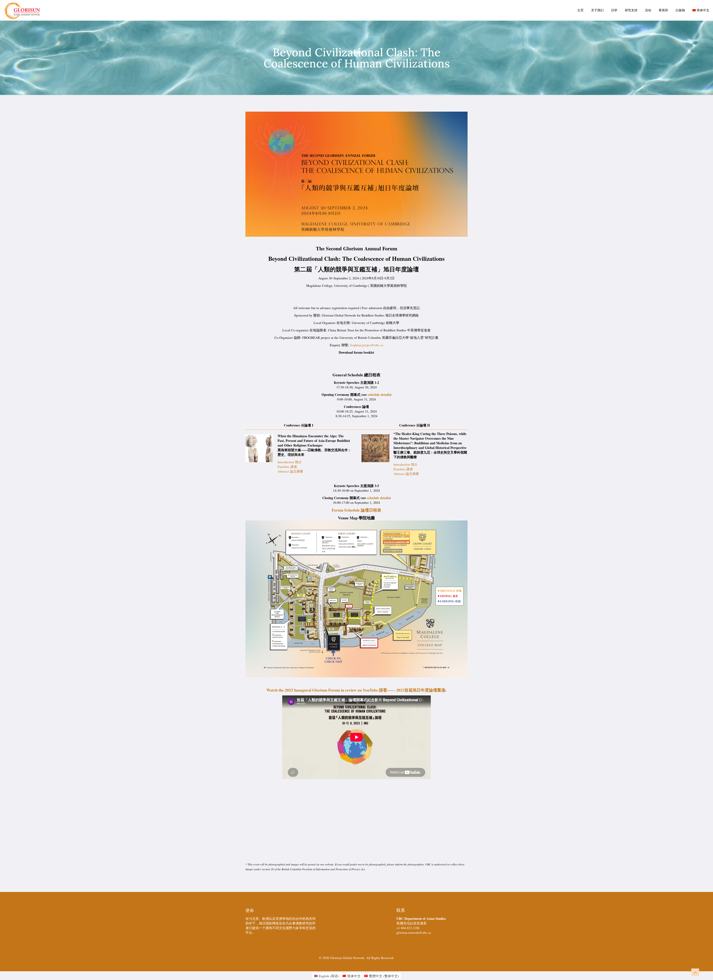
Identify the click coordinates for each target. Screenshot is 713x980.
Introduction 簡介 (290, 462)
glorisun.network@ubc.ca (413, 932)
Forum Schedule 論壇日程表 (356, 510)
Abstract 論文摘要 (290, 471)
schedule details (379, 394)
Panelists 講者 (287, 466)
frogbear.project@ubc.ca (366, 345)
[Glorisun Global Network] (22, 10)
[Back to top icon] (695, 972)
